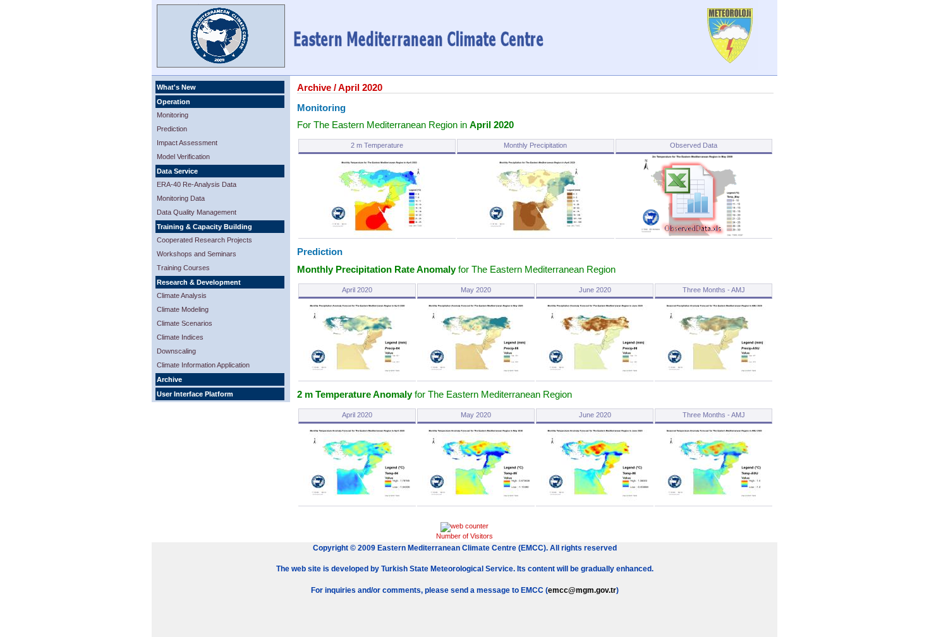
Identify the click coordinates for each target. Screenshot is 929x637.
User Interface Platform (195, 394)
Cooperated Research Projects (204, 240)
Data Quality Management (196, 212)
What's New (176, 87)
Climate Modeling (183, 309)
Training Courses (183, 267)
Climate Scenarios (184, 323)
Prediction (172, 129)
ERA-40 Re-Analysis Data (196, 184)
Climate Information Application (203, 365)
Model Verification (183, 156)
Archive (169, 379)
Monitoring (172, 115)
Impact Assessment (187, 142)
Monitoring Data (181, 198)
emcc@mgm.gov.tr (582, 590)
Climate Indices (180, 337)
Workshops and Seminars (196, 254)
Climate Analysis (182, 295)
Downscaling (176, 351)
